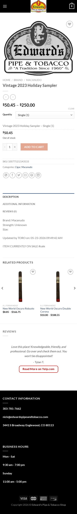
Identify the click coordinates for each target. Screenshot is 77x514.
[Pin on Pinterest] (32, 175)
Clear (71, 108)
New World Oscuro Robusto (18, 308)
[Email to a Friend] (25, 175)
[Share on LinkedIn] (38, 175)
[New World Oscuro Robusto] (20, 285)
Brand (18, 80)
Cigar (17, 167)
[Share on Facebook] (12, 175)
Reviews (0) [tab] (10, 211)
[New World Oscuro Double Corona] (57, 285)
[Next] (74, 295)
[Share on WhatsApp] (6, 175)
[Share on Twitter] (19, 175)
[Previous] (2, 295)
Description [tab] (11, 196)
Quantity (7, 114)
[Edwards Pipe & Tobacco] (38, 6)
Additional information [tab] (19, 204)
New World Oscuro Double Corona (55, 310)
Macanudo (34, 80)
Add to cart (34, 147)
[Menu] (5, 6)
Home (6, 80)
